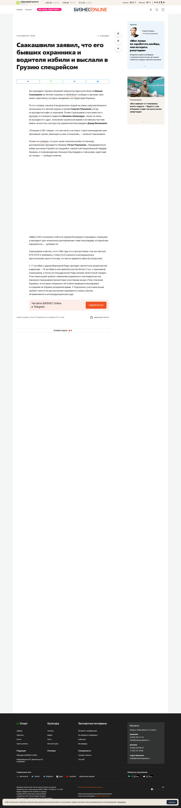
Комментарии (63, 330)
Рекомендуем (136, 100)
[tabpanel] (146, 44)
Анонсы (50, 731)
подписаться (96, 305)
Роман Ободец (148, 31)
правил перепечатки (102, 796)
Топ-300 (81, 759)
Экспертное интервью (92, 723)
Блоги (19, 739)
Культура (53, 723)
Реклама (51, 751)
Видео (49, 735)
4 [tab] (143, 121)
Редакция (21, 751)
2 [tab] (145, 66)
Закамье (28, 10)
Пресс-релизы (22, 744)
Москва (142, 3)
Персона (20, 735)
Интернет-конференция (87, 731)
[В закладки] (118, 41)
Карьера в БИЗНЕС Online (27, 755)
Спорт (23, 723)
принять (172, 802)
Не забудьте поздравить (88, 735)
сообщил (43, 141)
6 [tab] (146, 121)
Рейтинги (82, 739)
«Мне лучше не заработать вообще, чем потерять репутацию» (145, 45)
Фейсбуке (71, 94)
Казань (126, 3)
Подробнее (121, 802)
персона (133, 25)
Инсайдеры (82, 744)
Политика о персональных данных (90, 787)
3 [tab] (142, 121)
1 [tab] (144, 66)
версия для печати (101, 317)
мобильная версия (86, 776)
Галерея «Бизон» (85, 755)
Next (161, 66)
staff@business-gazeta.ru (140, 758)
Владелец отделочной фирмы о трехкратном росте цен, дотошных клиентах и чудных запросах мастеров (145, 57)
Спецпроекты (84, 751)
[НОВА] (49, 10)
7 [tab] (147, 121)
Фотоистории (52, 744)
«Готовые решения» (150, 34)
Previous (131, 66)
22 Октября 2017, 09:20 (26, 36)
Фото (49, 739)
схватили (92, 105)
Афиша (19, 731)
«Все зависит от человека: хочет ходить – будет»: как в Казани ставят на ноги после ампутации (146, 107)
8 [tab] (148, 121)
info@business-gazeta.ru (139, 740)
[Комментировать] (118, 34)
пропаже (33, 116)
